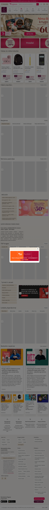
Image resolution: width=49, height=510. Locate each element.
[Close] (38, 249)
